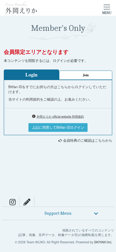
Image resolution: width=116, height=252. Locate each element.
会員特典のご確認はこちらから (87, 140)
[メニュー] (106, 7)
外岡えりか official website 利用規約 (60, 116)
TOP (109, 192)
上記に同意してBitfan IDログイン (58, 127)
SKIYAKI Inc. (103, 242)
